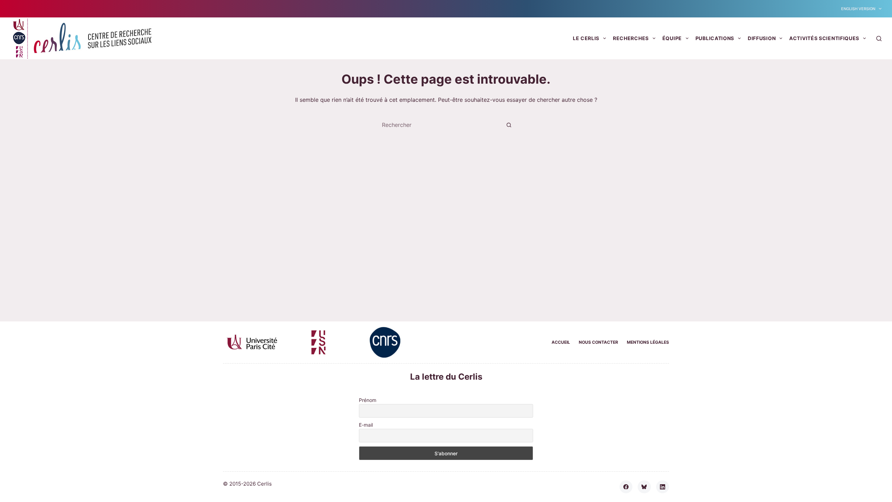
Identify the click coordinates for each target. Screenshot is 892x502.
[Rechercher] (879, 38)
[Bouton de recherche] (508, 124)
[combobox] (439, 125)
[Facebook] (626, 487)
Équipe (672, 38)
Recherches (631, 38)
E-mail (366, 425)
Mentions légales (648, 342)
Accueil (561, 342)
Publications (714, 38)
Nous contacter (598, 342)
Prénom (367, 400)
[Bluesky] (644, 487)
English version (858, 8)
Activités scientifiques (824, 38)
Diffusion (762, 38)
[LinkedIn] (662, 487)
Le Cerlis (586, 38)
